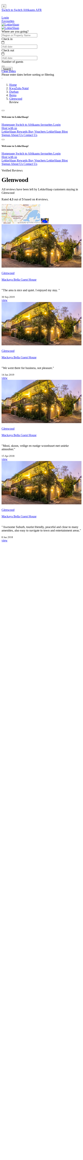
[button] (41, 78)
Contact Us (30, 135)
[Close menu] (3, 110)
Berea (12, 95)
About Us (17, 135)
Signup (6, 135)
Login (57, 124)
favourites (47, 124)
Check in (7, 39)
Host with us (9, 128)
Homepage (9, 124)
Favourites (8, 21)
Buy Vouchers (37, 131)
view (5, 300)
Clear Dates (9, 71)
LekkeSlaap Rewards (15, 131)
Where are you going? (15, 31)
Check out (8, 50)
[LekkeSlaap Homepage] (10, 24)
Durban (14, 91)
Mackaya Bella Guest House (19, 279)
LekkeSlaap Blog (57, 131)
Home (13, 84)
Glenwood (15, 98)
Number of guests (12, 61)
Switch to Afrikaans (28, 124)
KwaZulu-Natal (19, 88)
